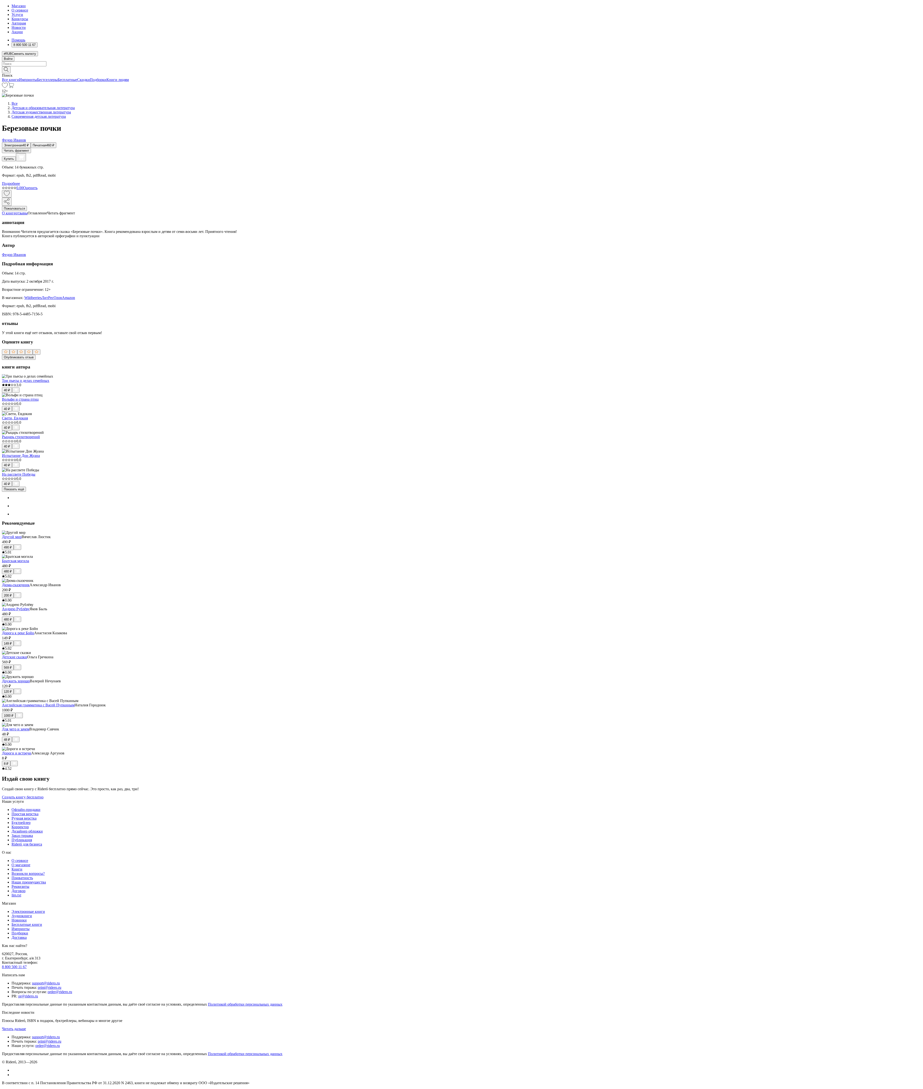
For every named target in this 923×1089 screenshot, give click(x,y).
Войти (8, 59)
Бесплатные (67, 80)
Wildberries (33, 298)
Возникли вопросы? (28, 873)
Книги (17, 869)
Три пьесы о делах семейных (25, 381)
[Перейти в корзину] (11, 87)
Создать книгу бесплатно (23, 797)
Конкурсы (20, 19)
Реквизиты (20, 886)
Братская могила (15, 561)
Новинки (19, 920)
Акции (17, 32)
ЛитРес (48, 298)
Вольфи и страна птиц (20, 399)
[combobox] (461, 63)
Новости (19, 27)
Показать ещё (14, 489)
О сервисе (20, 10)
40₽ (7, 390)
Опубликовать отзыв (19, 357)
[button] (461, 69)
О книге (8, 213)
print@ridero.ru (49, 987)
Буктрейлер (21, 823)
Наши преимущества (29, 882)
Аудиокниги (22, 916)
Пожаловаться (14, 208)
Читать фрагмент (16, 150)
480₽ (8, 571)
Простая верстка (25, 814)
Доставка (19, 937)
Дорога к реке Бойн (18, 633)
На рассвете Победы (18, 474)
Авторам (19, 23)
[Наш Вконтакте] (14, 1070)
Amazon (68, 298)
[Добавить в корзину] (21, 157)
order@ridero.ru (60, 992)
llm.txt (16, 895)
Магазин (19, 6)
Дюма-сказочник (16, 585)
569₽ (8, 667)
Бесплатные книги (27, 924)
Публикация (22, 840)
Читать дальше (14, 1029)
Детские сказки (14, 657)
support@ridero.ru (46, 983)
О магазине (21, 865)
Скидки (83, 80)
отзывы (21, 213)
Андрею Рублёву (16, 609)
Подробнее (11, 183)
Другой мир (12, 537)
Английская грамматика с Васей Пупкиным (38, 705)
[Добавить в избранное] (7, 194)
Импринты (28, 80)
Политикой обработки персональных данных (245, 1004)
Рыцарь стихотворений (21, 437)
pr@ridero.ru (28, 996)
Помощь (18, 40)
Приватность (22, 878)
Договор (18, 891)
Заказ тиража (22, 836)
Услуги (17, 14)
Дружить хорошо (16, 681)
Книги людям (117, 80)
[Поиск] (6, 69)
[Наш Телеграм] (14, 1075)
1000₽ (8, 715)
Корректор (20, 827)
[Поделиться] (7, 202)
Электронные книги (28, 911)
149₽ (8, 643)
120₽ (8, 691)
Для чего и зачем (15, 729)
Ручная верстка (24, 818)
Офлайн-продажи (26, 810)
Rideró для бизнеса (27, 844)
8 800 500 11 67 (14, 967)
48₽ (7, 739)
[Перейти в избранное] (5, 87)
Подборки (98, 80)
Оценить (30, 188)
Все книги (10, 80)
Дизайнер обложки (27, 831)
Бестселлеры (47, 80)
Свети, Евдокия (15, 418)
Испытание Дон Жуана (21, 456)
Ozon (58, 298)
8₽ (6, 763)
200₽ (8, 595)
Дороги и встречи (16, 753)
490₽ (8, 547)
